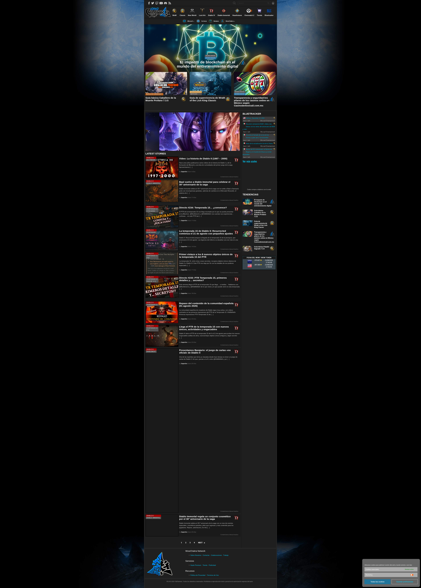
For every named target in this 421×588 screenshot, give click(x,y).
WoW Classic (196, 92)
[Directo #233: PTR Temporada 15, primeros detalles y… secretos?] (161, 287)
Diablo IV (150, 158)
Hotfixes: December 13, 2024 (255, 118)
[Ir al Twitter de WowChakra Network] (153, 3)
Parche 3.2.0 (151, 281)
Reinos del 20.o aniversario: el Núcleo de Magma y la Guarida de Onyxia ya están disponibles (257, 152)
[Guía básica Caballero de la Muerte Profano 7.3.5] (166, 83)
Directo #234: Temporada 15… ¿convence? (203, 207)
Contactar (206, 555)
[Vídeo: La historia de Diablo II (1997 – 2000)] (161, 168)
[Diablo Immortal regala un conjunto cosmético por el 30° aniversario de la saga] (161, 525)
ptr (148, 258)
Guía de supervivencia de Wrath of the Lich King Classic (207, 99)
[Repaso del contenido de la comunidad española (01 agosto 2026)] (161, 312)
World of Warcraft (154, 94)
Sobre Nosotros (195, 555)
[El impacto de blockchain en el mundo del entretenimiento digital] (210, 49)
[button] (192, 131)
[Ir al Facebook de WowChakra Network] (149, 3)
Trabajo (225, 555)
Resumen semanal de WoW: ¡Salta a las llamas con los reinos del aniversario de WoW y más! (259, 126)
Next (200, 543)
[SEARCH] (234, 3)
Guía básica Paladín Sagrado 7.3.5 (261, 248)
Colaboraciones (216, 555)
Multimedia (151, 160)
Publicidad (212, 565)
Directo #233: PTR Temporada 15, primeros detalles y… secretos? (203, 279)
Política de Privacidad (197, 575)
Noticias (194, 94)
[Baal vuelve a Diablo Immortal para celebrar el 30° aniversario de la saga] (161, 191)
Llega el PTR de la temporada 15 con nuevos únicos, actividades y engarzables (204, 328)
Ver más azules (250, 161)
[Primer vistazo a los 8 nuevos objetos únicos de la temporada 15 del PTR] (161, 263)
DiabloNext (151, 351)
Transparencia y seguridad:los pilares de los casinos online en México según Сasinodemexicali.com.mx (264, 237)
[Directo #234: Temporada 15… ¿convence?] (161, 217)
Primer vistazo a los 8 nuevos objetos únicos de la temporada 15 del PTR (206, 255)
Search (268, 3)
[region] (193, 131)
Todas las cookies (377, 582)
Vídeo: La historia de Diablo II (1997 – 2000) (203, 158)
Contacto (272, 585)
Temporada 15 (152, 209)
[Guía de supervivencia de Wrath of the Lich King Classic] (210, 83)
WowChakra (210, 56)
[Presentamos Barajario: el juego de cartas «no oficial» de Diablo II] (161, 430)
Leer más (409, 565)
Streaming (151, 211)
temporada (151, 232)
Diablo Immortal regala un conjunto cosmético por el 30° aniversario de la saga (205, 517)
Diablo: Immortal (153, 183)
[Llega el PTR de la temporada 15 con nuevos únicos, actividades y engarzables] (161, 336)
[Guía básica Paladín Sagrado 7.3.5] (247, 248)
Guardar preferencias (404, 582)
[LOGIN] (273, 3)
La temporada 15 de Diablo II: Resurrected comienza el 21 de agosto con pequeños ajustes (206, 232)
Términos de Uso (213, 575)
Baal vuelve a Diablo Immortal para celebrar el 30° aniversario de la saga (204, 183)
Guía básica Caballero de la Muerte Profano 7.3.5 (160, 99)
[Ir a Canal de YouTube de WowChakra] (161, 3)
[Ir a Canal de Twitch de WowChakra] (157, 3)
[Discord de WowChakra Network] (166, 3)
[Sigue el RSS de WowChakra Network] (170, 3)
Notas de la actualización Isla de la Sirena (259, 143)
